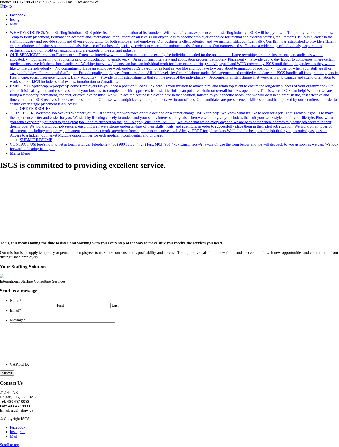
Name (15, 300)
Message (18, 320)
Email (15, 310)
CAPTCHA (19, 364)
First (60, 305)
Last (115, 305)
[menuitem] (174, 41)
